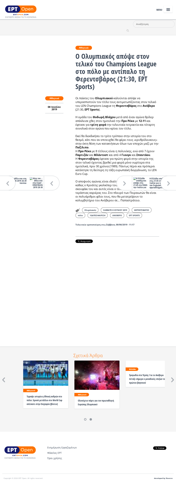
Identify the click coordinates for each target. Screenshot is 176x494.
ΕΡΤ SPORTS (134, 215)
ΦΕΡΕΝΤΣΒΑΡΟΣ (141, 210)
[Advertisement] (117, 290)
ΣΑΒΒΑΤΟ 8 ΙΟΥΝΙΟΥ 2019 (115, 210)
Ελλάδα (132, 369)
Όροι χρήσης (54, 458)
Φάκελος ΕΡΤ (54, 452)
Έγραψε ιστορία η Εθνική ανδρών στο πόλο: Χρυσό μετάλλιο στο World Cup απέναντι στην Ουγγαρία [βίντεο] (44, 400)
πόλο (80, 215)
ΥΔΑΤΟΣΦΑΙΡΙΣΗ (97, 215)
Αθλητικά (84, 47)
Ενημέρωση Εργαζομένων (62, 447)
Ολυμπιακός (90, 210)
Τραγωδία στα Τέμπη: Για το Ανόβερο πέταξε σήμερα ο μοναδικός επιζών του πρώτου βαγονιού (147, 378)
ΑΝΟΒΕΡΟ (117, 215)
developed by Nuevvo (163, 478)
